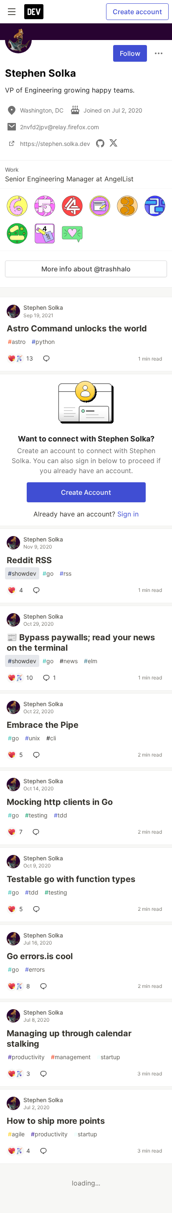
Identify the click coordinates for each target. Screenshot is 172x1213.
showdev (22, 573)
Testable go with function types (71, 879)
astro (16, 341)
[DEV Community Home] (33, 11)
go (48, 573)
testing (36, 815)
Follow (130, 53)
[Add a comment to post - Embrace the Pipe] (38, 754)
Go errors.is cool (40, 956)
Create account (137, 12)
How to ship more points (56, 1121)
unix (32, 738)
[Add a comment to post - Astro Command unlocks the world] (48, 358)
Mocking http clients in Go (60, 802)
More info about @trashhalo (86, 269)
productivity (26, 1056)
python (43, 341)
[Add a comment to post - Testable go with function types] (38, 909)
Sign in (128, 514)
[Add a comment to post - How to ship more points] (45, 1150)
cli (51, 738)
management (71, 1056)
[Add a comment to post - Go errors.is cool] (45, 986)
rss (65, 573)
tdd (60, 815)
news (69, 660)
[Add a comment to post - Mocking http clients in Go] (38, 832)
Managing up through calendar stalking (69, 1038)
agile (16, 1134)
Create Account (86, 492)
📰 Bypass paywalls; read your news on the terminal (81, 642)
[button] (17, 205)
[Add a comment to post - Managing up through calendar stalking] (45, 1073)
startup (108, 1056)
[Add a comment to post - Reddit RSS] (38, 590)
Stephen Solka (43, 307)
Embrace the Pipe (42, 725)
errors (35, 969)
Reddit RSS (29, 560)
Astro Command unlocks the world (77, 328)
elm (90, 660)
